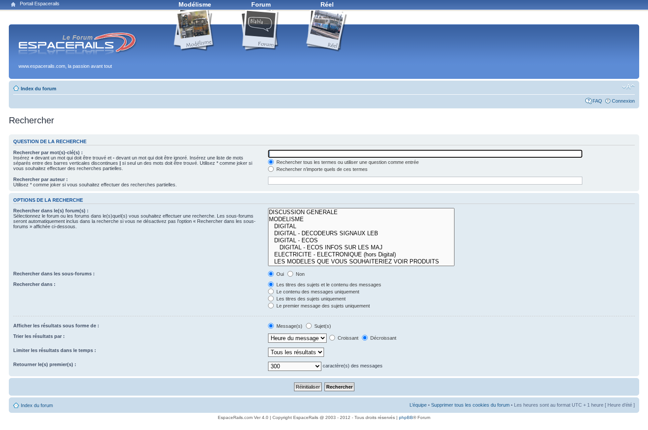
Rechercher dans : (34, 284)
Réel (327, 4)
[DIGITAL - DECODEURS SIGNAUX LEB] (361, 233)
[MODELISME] (361, 219)
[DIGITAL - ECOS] (361, 240)
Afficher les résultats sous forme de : (56, 325)
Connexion (623, 101)
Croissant (347, 338)
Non (299, 274)
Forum (261, 4)
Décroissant (382, 338)
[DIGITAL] (361, 226)
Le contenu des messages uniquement (317, 291)
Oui (279, 274)
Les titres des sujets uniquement (310, 298)
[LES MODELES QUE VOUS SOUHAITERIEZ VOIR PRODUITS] (361, 261)
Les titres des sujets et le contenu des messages (328, 284)
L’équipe (418, 405)
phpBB (406, 417)
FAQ (597, 101)
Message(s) (289, 326)
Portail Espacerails (40, 3)
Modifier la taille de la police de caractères (628, 87)
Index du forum (38, 88)
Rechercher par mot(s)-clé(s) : (48, 152)
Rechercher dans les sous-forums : (54, 273)
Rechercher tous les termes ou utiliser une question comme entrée (347, 162)
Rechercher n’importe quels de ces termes (321, 169)
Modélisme (195, 4)
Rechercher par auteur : (40, 179)
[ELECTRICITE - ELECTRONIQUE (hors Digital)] (361, 254)
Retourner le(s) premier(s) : (44, 364)
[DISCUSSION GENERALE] (361, 212)
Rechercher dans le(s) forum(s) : (51, 210)
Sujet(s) (322, 326)
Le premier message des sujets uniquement (322, 305)
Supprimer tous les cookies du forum (470, 405)
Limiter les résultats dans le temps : (54, 350)
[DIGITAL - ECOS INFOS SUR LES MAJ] (361, 247)
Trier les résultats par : (39, 336)
